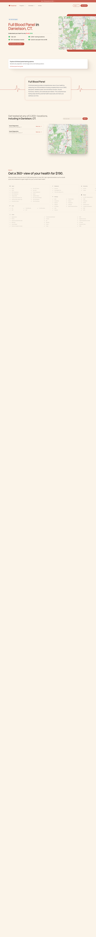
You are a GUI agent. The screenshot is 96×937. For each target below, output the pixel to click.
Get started (84, 5)
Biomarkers (31, 5)
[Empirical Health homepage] (12, 6)
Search (85, 118)
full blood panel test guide (16, 66)
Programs (22, 5)
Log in (75, 5)
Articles (40, 5)
